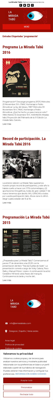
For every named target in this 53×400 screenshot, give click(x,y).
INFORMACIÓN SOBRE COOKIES (30, 374)
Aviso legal (10, 340)
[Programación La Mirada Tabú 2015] (22, 242)
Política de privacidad (14, 344)
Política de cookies (13, 348)
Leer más (7, 124)
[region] (26, 375)
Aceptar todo (26, 380)
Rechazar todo (26, 394)
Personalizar (26, 387)
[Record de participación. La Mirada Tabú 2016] (22, 164)
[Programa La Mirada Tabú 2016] (16, 78)
